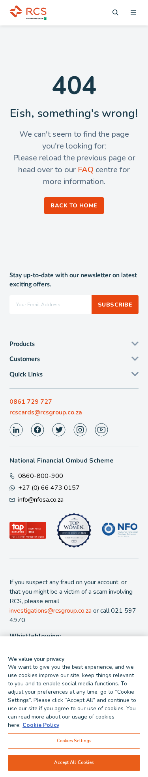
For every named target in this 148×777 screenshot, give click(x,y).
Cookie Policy (40, 725)
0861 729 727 (30, 401)
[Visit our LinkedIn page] (16, 429)
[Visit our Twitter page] (59, 429)
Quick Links (26, 374)
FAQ (86, 169)
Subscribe (115, 305)
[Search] (115, 12)
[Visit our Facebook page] (37, 429)
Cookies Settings (74, 740)
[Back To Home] (28, 13)
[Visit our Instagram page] (80, 429)
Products (22, 344)
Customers (24, 359)
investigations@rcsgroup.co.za (50, 610)
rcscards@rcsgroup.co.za (45, 412)
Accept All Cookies (74, 762)
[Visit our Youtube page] (101, 429)
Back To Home (74, 205)
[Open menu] (133, 12)
